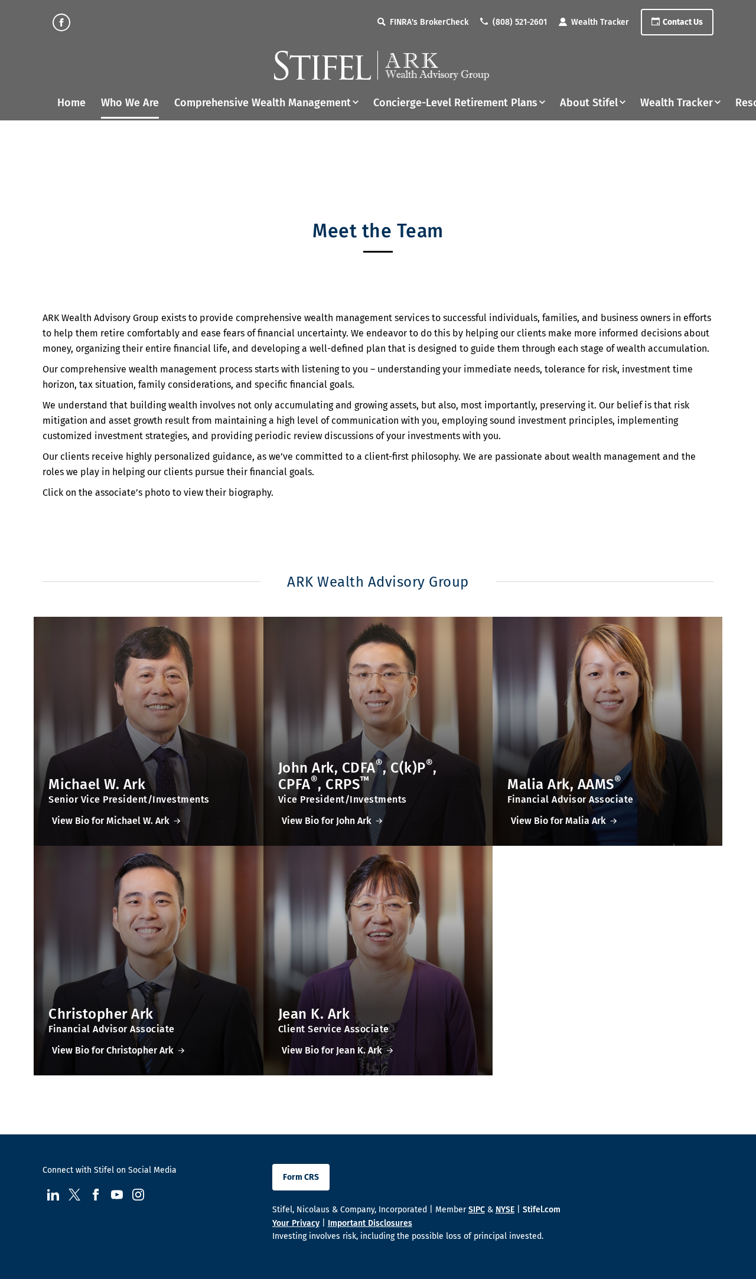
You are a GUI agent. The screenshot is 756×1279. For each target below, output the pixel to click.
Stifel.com (542, 1210)
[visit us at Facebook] (61, 22)
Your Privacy (296, 1223)
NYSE (505, 1210)
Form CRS (301, 1177)
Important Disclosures (370, 1223)
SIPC (476, 1210)
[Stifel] (381, 65)
